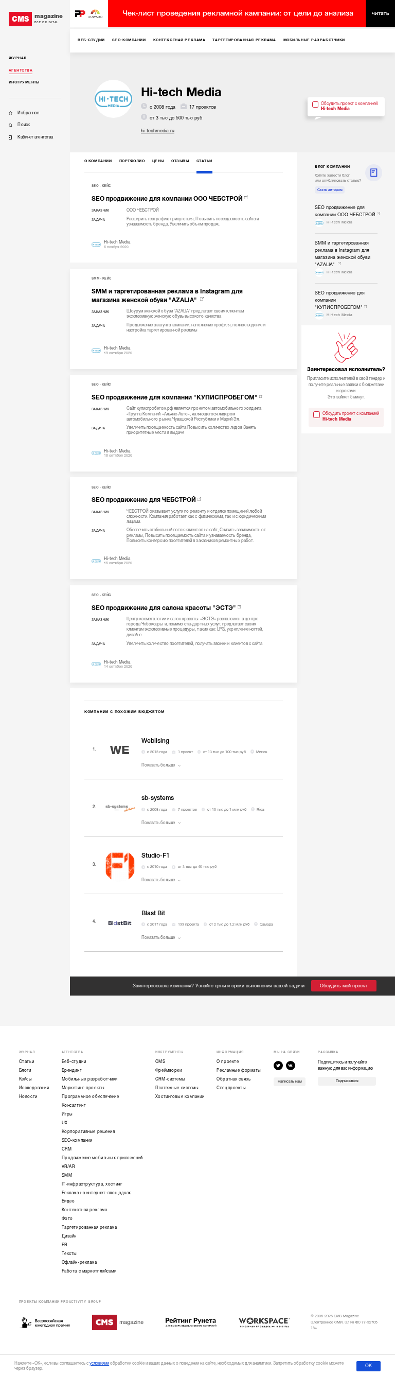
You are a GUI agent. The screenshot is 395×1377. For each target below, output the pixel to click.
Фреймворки (168, 1070)
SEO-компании (77, 1140)
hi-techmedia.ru (157, 130)
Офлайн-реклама (79, 1262)
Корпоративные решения (88, 1131)
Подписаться (347, 1081)
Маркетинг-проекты (83, 1088)
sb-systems (157, 797)
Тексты (69, 1253)
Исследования (34, 1088)
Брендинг (72, 1070)
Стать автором (330, 190)
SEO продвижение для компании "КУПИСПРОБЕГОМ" (175, 397)
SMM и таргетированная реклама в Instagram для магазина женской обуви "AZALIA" (167, 296)
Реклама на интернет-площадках (96, 1193)
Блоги (25, 1070)
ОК (368, 1365)
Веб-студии (74, 1061)
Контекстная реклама (84, 1210)
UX (65, 1123)
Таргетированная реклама (89, 1227)
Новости (28, 1096)
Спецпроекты (231, 1088)
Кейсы (25, 1079)
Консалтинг (74, 1105)
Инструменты (24, 82)
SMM (95, 278)
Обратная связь (233, 1079)
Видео (68, 1201)
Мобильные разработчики (90, 1079)
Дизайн (69, 1236)
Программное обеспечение (90, 1096)
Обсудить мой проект (343, 985)
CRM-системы (170, 1079)
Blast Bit (153, 913)
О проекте (228, 1061)
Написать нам (290, 1081)
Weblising (155, 740)
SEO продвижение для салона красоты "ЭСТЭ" (164, 608)
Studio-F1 (155, 855)
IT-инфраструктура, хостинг (92, 1184)
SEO (95, 185)
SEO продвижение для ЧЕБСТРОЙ (144, 499)
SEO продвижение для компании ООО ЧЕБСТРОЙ (167, 198)
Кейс (106, 185)
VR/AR (68, 1166)
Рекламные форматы (239, 1070)
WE (120, 750)
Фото (67, 1218)
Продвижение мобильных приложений (102, 1158)
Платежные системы (177, 1088)
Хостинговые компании (179, 1096)
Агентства (20, 70)
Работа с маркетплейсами (89, 1271)
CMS (160, 1061)
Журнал (18, 58)
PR (64, 1245)
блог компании (332, 167)
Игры (67, 1114)
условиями (99, 1363)
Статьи (26, 1061)
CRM (67, 1149)
